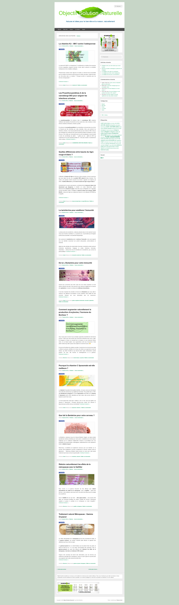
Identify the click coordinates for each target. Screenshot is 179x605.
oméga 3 (107, 145)
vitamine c (79, 407)
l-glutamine (91, 300)
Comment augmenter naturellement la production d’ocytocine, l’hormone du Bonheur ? (75, 312)
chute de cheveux (109, 130)
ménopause (79, 506)
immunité (74, 255)
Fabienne (78, 36)
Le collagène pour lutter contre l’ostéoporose (111, 73)
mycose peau (103, 143)
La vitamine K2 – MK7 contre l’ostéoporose (77, 43)
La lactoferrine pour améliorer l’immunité (76, 210)
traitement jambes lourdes (114, 148)
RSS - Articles (105, 115)
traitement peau (105, 149)
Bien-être (65, 29)
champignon (103, 130)
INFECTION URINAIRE (83, 142)
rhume (105, 148)
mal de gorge (106, 141)
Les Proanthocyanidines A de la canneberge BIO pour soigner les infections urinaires (73, 96)
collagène (106, 132)
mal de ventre (111, 141)
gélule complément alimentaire (78, 300)
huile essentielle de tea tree (107, 138)
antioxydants (112, 125)
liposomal (74, 407)
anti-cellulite (117, 123)
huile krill (116, 138)
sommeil (108, 148)
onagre (110, 145)
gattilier (75, 506)
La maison (77, 29)
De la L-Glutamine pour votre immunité (75, 262)
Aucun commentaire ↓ (79, 46)
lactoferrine (78, 255)
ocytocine (82, 357)
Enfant (71, 29)
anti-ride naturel (105, 125)
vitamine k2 (74, 85)
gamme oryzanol (77, 563)
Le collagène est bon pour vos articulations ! (111, 74)
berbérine (74, 456)
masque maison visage (117, 141)
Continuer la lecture (64, 81)
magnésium (119, 140)
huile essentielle (112, 136)
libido (115, 140)
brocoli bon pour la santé (116, 128)
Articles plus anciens (61, 569)
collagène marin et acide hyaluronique (110, 132)
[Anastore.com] (109, 51)
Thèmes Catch (119, 600)
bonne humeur (76, 357)
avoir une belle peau (112, 126)
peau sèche (114, 145)
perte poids (106, 146)
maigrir (102, 142)
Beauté (59, 29)
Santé (83, 29)
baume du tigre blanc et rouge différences (80, 201)
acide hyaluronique (105, 123)
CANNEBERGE (75, 142)
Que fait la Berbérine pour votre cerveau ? (77, 415)
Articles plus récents (93, 569)
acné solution (112, 123)
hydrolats (107, 140)
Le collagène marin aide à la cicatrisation (110, 71)
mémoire (78, 456)
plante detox (112, 146)
